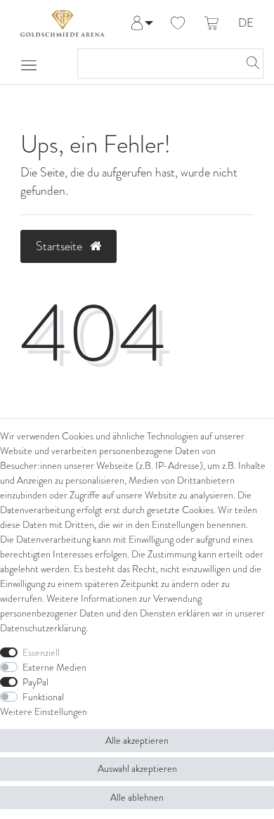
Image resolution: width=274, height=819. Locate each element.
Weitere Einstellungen (43, 711)
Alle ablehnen (137, 797)
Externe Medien (54, 667)
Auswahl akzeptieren (137, 768)
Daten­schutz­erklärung (43, 628)
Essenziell (41, 652)
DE (246, 24)
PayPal (35, 682)
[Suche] (249, 63)
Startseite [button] (60, 246)
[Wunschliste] (178, 24)
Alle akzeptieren (137, 740)
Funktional (43, 697)
